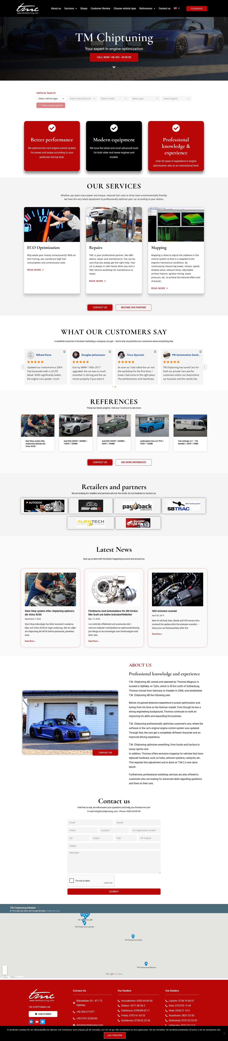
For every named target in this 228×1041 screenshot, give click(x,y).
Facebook (124, 408)
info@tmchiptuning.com (106, 811)
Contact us (164, 8)
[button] (71, 8)
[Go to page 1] (115, 386)
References (145, 8)
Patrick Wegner (91, 355)
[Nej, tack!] (224, 1033)
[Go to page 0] (112, 386)
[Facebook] (31, 1021)
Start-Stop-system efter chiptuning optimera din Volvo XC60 (35, 443)
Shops (83, 8)
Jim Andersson (45, 355)
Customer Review (100, 8)
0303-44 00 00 (134, 811)
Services (69, 8)
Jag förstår (114, 1035)
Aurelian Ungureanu (139, 355)
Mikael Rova (180, 355)
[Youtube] (36, 1021)
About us (56, 8)
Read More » (30, 641)
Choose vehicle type (125, 8)
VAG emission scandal (164, 611)
